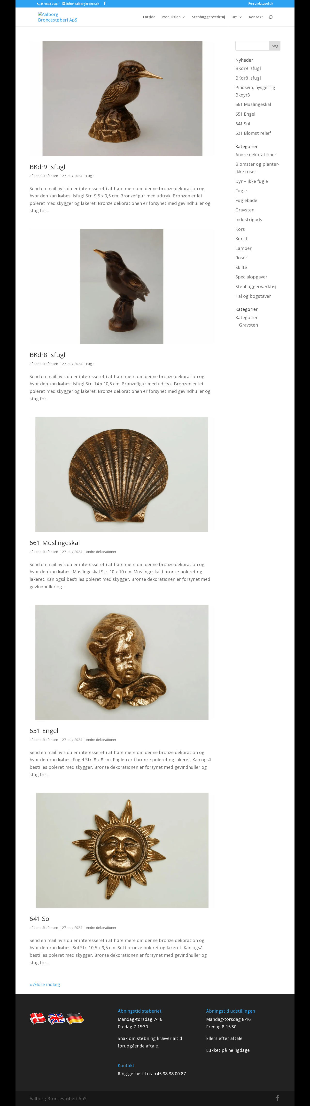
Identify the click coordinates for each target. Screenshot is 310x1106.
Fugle (90, 175)
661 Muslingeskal (55, 542)
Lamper (243, 248)
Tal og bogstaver (253, 296)
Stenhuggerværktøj (208, 17)
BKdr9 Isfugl (47, 166)
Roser (241, 258)
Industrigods (248, 219)
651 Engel (44, 730)
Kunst (241, 238)
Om (235, 17)
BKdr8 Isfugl (47, 354)
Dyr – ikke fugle (251, 181)
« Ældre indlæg (45, 984)
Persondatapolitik (260, 4)
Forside (149, 17)
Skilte (241, 267)
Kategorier (246, 317)
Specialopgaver (251, 277)
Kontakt (256, 17)
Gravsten (244, 210)
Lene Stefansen (46, 175)
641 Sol (40, 918)
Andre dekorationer (101, 551)
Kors (240, 229)
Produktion (171, 17)
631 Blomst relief (253, 133)
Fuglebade (246, 200)
